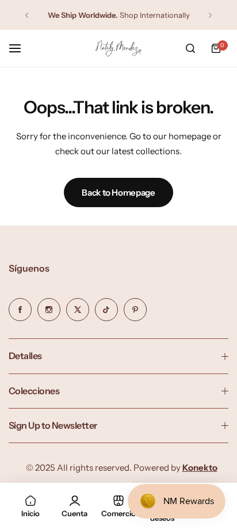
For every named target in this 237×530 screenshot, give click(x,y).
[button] (26, 15)
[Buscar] (190, 48)
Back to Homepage (118, 192)
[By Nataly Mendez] (118, 49)
